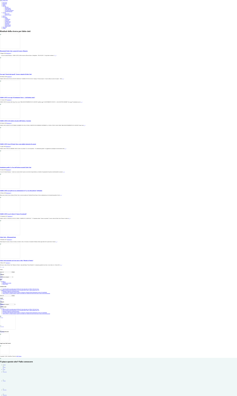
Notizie (3, 4)
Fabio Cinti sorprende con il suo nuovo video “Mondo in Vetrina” (16, 260)
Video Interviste (8, 9)
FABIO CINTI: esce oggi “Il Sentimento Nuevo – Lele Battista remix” (17, 97)
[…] (55, 55)
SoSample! (7, 23)
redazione (9, 76)
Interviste (4, 5)
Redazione (8, 53)
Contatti (4, 28)
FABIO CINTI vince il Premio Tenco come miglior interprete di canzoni (18, 144)
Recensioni (4, 3)
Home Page (4, 2)
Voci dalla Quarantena (9, 10)
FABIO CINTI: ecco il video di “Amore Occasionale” (13, 214)
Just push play (7, 22)
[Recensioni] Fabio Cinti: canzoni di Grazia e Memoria (14, 51)
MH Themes (18, 356)
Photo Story (7, 13)
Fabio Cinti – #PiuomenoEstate (8, 237)
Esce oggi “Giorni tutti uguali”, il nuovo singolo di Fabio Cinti (16, 74)
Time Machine (8, 26)
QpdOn (6, 18)
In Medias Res (8, 21)
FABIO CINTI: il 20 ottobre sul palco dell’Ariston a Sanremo (15, 120)
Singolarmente (8, 8)
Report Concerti (8, 14)
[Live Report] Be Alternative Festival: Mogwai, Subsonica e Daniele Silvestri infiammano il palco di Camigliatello (24, 292)
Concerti (4, 12)
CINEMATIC (7, 19)
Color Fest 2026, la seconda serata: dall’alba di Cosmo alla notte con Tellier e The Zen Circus (20, 289)
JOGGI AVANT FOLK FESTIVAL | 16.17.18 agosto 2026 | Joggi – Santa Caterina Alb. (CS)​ (20, 290)
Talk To (3, 16)
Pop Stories (4, 17)
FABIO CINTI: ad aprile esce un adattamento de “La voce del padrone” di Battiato (21, 190)
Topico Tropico (8, 24)
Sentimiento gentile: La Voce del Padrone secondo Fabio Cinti (15, 167)
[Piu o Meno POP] (4, 0)
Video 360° (4, 27)
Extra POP (7, 20)
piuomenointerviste (8, 11)
